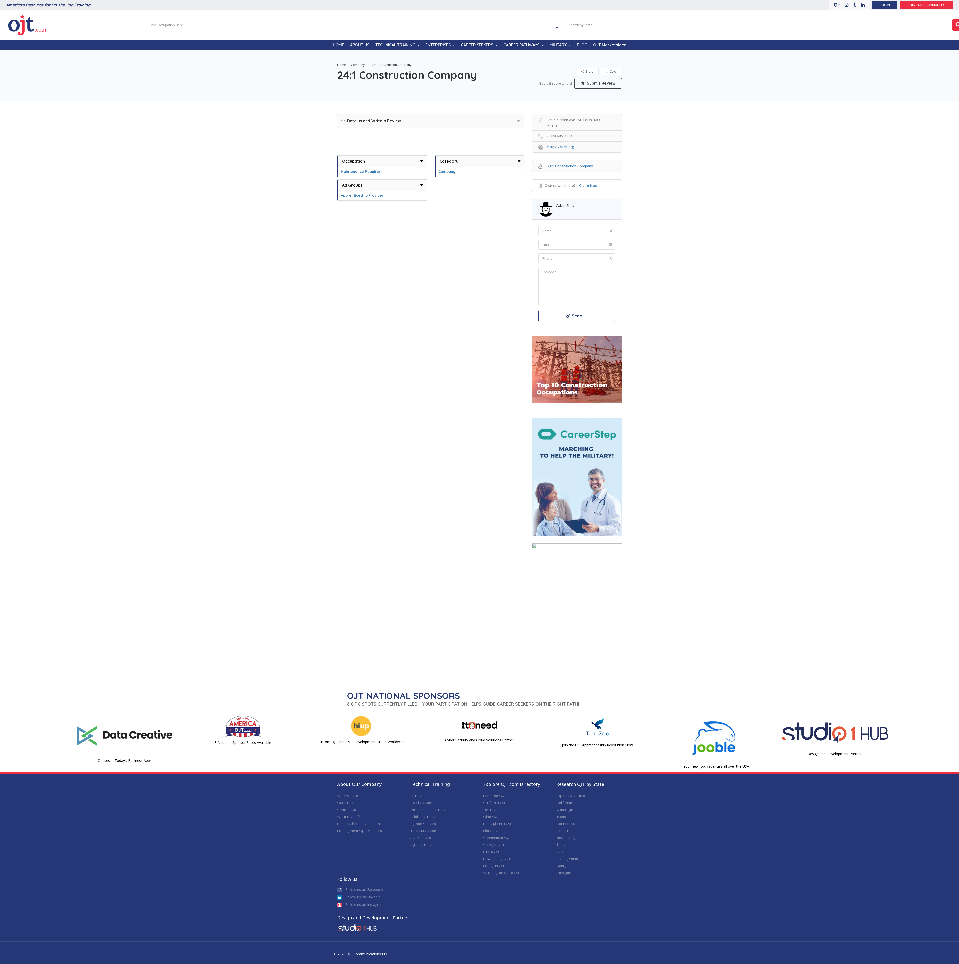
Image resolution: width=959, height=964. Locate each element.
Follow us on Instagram (364, 904)
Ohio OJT (491, 816)
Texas (561, 816)
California (564, 802)
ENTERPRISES (438, 44)
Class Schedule (422, 795)
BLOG (582, 44)
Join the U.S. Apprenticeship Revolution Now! (598, 745)
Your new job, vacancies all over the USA (716, 766)
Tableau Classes (424, 830)
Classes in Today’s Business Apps (125, 760)
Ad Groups (352, 185)
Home (341, 65)
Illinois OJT (492, 851)
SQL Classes (420, 837)
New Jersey (566, 837)
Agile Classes (421, 844)
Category (449, 161)
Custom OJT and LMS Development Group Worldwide (361, 741)
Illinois (561, 844)
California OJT (495, 802)
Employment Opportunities (359, 830)
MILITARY (558, 44)
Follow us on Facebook (363, 889)
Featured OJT (494, 795)
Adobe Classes (422, 816)
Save (613, 71)
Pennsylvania (567, 858)
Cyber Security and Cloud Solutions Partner (479, 740)
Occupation (353, 161)
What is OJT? (348, 816)
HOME (338, 44)
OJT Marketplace (609, 44)
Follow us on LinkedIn (362, 897)
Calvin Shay (565, 205)
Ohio (560, 851)
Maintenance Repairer (360, 171)
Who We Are (347, 795)
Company (358, 65)
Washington (566, 809)
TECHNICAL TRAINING (395, 44)
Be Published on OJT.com (358, 823)
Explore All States (570, 795)
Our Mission (346, 802)
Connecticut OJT (497, 837)
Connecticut (566, 823)
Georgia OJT (494, 844)
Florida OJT (493, 830)
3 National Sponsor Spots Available (243, 742)
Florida (562, 830)
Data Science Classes (428, 809)
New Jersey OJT (497, 858)
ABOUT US (359, 44)
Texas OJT (492, 809)
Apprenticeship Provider (362, 195)
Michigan (563, 872)
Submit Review (600, 83)
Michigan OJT (494, 865)
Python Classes (423, 823)
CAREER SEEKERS (477, 44)
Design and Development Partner (834, 753)
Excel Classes (421, 802)
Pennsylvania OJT (498, 823)
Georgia (563, 865)
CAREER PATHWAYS (521, 44)
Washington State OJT (502, 872)
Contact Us (346, 809)
